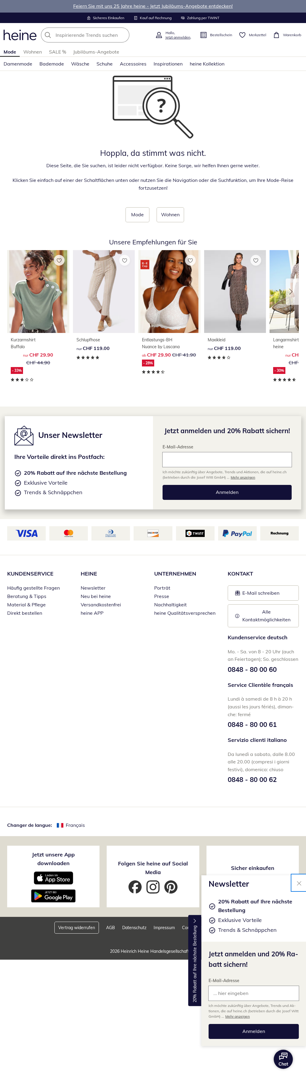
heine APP (92, 613)
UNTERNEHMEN (175, 573)
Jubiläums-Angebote (96, 52)
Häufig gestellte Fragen (33, 588)
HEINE (89, 573)
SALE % (57, 52)
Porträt (162, 588)
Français (75, 825)
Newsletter (93, 588)
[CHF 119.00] (104, 291)
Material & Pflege (26, 605)
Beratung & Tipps (26, 596)
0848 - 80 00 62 (252, 779)
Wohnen (32, 52)
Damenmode (18, 64)
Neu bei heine (96, 596)
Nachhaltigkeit (170, 605)
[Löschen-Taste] (123, 35)
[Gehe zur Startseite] (20, 35)
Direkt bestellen (24, 613)
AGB (110, 927)
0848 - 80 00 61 (252, 724)
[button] (292, 292)
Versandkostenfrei (101, 605)
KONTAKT (240, 573)
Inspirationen (168, 64)
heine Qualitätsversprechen (184, 613)
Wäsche (80, 64)
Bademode (51, 64)
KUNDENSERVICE (30, 573)
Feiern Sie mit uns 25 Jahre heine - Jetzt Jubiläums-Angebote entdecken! (153, 6)
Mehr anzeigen (237, 1016)
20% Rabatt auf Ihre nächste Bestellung (195, 964)
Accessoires (133, 64)
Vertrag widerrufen (76, 927)
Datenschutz (134, 927)
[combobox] (96, 35)
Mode (10, 52)
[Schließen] (299, 882)
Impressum (164, 927)
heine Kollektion (207, 64)
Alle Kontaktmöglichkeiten (266, 616)
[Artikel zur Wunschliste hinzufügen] (59, 260)
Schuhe (105, 64)
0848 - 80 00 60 (252, 669)
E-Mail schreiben (257, 594)
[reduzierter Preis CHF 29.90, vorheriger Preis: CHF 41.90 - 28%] (169, 291)
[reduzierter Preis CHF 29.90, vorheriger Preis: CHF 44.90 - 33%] (38, 291)
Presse (161, 596)
